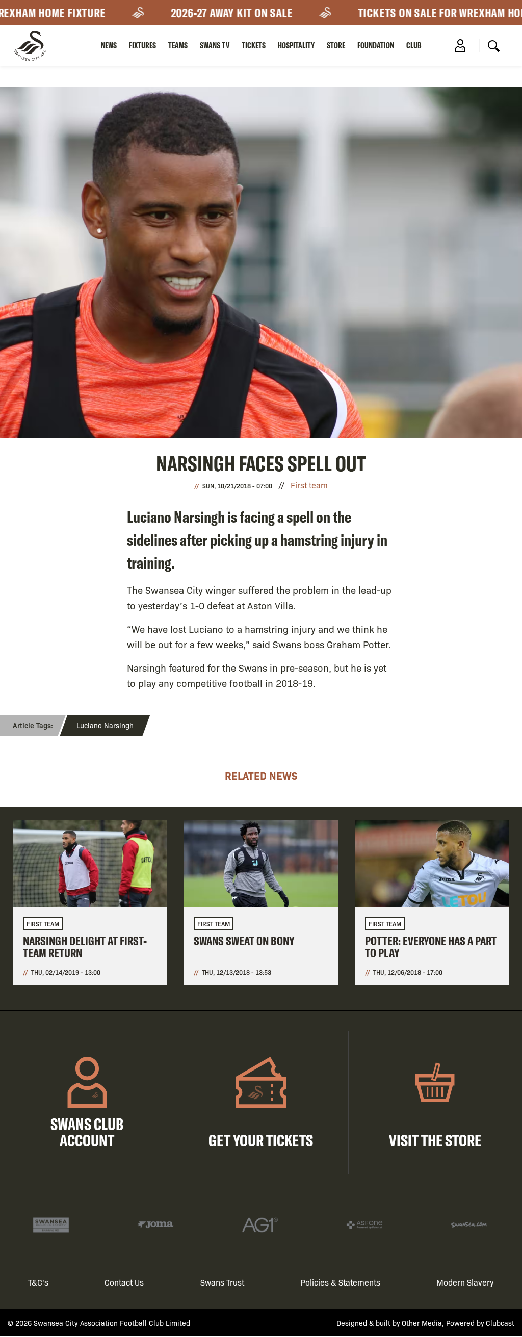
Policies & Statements (340, 1282)
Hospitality (296, 45)
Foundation (375, 45)
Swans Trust (222, 1282)
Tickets (254, 45)
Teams (178, 45)
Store (336, 45)
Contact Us (124, 1282)
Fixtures (142, 45)
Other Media (422, 1322)
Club (414, 45)
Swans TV (214, 45)
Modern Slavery (465, 1282)
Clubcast (500, 1322)
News (109, 45)
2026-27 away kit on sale (219, 12)
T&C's (38, 1282)
